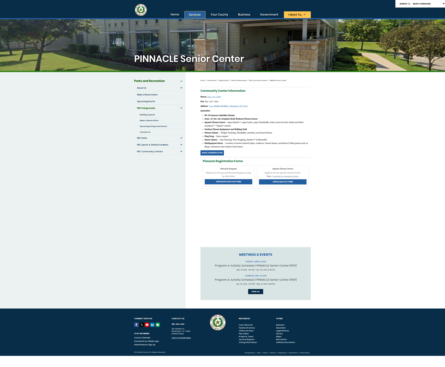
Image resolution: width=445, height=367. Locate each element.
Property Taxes (246, 336)
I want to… (295, 14)
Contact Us (145, 132)
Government (269, 14)
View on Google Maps (181, 337)
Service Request (246, 339)
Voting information (248, 342)
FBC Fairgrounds (146, 108)
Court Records (246, 325)
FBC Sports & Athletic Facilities (152, 144)
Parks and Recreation (149, 81)
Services (195, 14)
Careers (273, 353)
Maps (278, 336)
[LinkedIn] (153, 326)
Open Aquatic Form (283, 181)
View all (255, 291)
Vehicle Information (285, 342)
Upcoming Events (146, 101)
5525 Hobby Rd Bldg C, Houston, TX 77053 (228, 106)
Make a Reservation (147, 94)
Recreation (281, 339)
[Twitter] (142, 326)
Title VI (265, 353)
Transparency (250, 353)
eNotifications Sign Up (144, 344)
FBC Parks (142, 138)
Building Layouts (147, 114)
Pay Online (244, 333)
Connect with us (143, 318)
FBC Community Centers (150, 151)
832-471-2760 (214, 97)
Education (281, 328)
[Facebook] (137, 326)
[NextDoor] (158, 326)
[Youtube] (147, 326)
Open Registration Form (228, 181)
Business (244, 14)
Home (175, 14)
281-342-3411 (178, 324)
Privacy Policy (305, 353)
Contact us (178, 318)
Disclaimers (293, 353)
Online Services (246, 330)
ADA (258, 353)
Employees (282, 353)
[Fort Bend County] (140, 10)
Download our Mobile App (146, 341)
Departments (224, 80)
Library (279, 333)
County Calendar (142, 337)
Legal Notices (282, 330)
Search (403, 3)
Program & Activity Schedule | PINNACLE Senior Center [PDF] (256, 265)
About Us (141, 87)
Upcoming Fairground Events (153, 126)
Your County (219, 14)
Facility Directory (247, 328)
